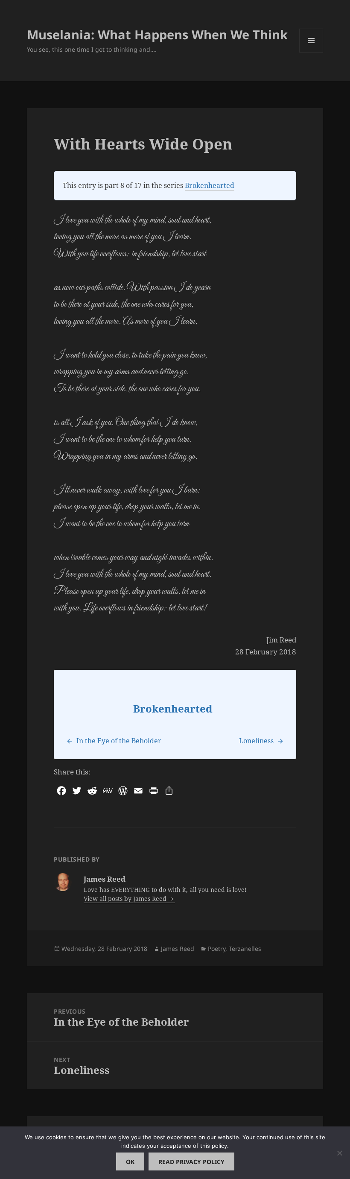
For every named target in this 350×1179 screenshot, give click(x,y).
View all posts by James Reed (126, 899)
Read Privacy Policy (191, 1162)
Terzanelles (245, 948)
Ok (130, 1162)
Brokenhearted (209, 185)
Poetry (216, 948)
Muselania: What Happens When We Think (157, 34)
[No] (339, 1153)
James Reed (177, 948)
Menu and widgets (311, 52)
